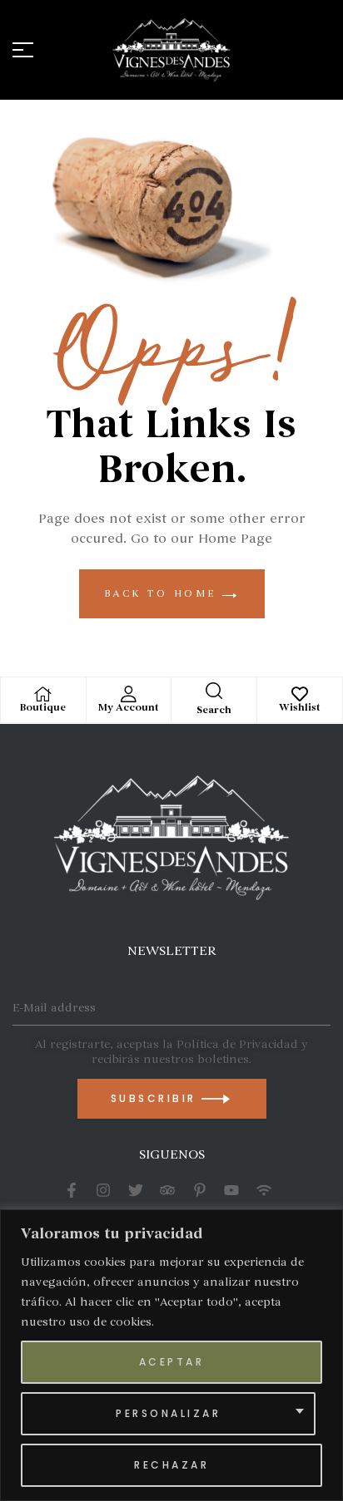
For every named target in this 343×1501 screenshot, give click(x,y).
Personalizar (168, 1413)
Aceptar (172, 1362)
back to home (163, 593)
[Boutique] (43, 694)
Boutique (43, 707)
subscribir (156, 1098)
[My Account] (128, 694)
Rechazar (171, 1465)
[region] (171, 1355)
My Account (128, 707)
